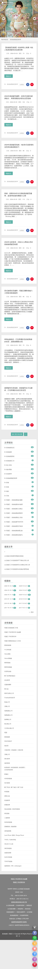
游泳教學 (7, 680)
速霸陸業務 (7, 853)
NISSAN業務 (8, 822)
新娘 (7, 487)
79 (23, 394)
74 (23, 53)
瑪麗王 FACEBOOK (10, 636)
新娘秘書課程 (10, 456)
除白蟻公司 (7, 724)
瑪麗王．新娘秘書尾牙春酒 (14, 526)
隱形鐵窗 (7, 737)
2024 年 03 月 (8, 590)
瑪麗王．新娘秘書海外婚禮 (14, 504)
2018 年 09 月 (23, 599)
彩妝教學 (9, 474)
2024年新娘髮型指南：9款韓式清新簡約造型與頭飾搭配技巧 (19, 145)
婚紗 (7, 491)
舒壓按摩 (7, 805)
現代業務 (7, 783)
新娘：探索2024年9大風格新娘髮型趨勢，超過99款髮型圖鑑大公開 (18, 194)
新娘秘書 (9, 452)
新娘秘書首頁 (10, 447)
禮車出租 (7, 796)
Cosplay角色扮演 (9, 697)
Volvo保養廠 (8, 658)
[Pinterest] (34, 964)
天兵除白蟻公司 (9, 728)
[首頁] (34, 933)
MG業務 (6, 813)
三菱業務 (7, 818)
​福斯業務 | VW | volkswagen (13, 866)
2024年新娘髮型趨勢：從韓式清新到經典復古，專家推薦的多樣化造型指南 (18, 97)
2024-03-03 (14, 53)
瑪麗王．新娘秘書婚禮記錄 (14, 530)
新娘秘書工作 (10, 461)
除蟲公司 (7, 702)
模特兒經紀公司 (9, 693)
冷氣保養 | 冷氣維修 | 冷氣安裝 (13, 750)
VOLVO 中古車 (8, 844)
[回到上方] (34, 927)
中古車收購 (7, 650)
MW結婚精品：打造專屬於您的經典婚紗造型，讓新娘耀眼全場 (18, 340)
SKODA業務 (8, 848)
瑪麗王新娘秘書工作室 (11, 628)
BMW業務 (7, 663)
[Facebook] (34, 954)
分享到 (22, 84)
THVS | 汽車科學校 (10, 840)
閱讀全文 (8, 76)
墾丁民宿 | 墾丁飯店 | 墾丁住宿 (13, 787)
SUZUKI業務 (8, 857)
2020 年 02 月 (23, 595)
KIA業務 (6, 791)
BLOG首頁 (4, 39)
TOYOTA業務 (8, 861)
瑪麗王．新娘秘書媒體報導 (14, 513)
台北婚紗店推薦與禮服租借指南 (13, 556)
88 (23, 150)
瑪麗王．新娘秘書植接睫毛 (14, 535)
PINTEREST (8, 741)
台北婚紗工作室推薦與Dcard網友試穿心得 (17, 565)
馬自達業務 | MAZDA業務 (12, 809)
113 (23, 199)
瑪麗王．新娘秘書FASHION (14, 522)
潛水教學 (7, 759)
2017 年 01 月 (23, 608)
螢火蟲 (6, 689)
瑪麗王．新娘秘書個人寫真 (14, 517)
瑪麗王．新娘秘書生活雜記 (14, 509)
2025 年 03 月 (8, 586)
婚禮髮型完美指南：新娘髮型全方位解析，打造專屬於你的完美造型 (18, 389)
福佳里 (6, 746)
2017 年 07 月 (8, 608)
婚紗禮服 (9, 469)
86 (23, 296)
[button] (3, 18)
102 (23, 102)
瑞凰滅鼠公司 (8, 711)
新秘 (7, 482)
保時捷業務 (7, 831)
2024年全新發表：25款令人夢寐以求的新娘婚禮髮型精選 (18, 243)
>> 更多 (31, 612)
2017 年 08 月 (23, 603)
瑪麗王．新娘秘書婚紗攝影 (14, 500)
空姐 (7, 496)
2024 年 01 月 (8, 595)
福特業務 (7, 763)
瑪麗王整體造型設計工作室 (12, 641)
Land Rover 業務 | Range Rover (14, 835)
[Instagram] (34, 959)
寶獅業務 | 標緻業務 (10, 826)
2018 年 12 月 (8, 599)
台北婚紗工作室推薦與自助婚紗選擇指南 (16, 569)
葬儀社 (6, 774)
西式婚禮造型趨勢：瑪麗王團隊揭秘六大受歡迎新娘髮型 (18, 291)
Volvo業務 (7, 654)
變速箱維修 (7, 645)
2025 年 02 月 (23, 586)
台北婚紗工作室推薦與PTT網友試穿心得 (16, 560)
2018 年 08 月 (8, 603)
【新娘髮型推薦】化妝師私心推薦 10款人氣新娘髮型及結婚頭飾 (18, 48)
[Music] (30, 34)
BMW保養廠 (8, 667)
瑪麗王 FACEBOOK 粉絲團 (12, 632)
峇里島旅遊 (7, 671)
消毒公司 (7, 706)
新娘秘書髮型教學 (12, 84)
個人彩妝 (9, 465)
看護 (5, 732)
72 (23, 345)
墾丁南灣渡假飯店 (9, 676)
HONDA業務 (8, 778)
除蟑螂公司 (7, 719)
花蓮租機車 (7, 684)
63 (23, 248)
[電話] (34, 943)
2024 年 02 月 (23, 590)
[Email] (34, 948)
